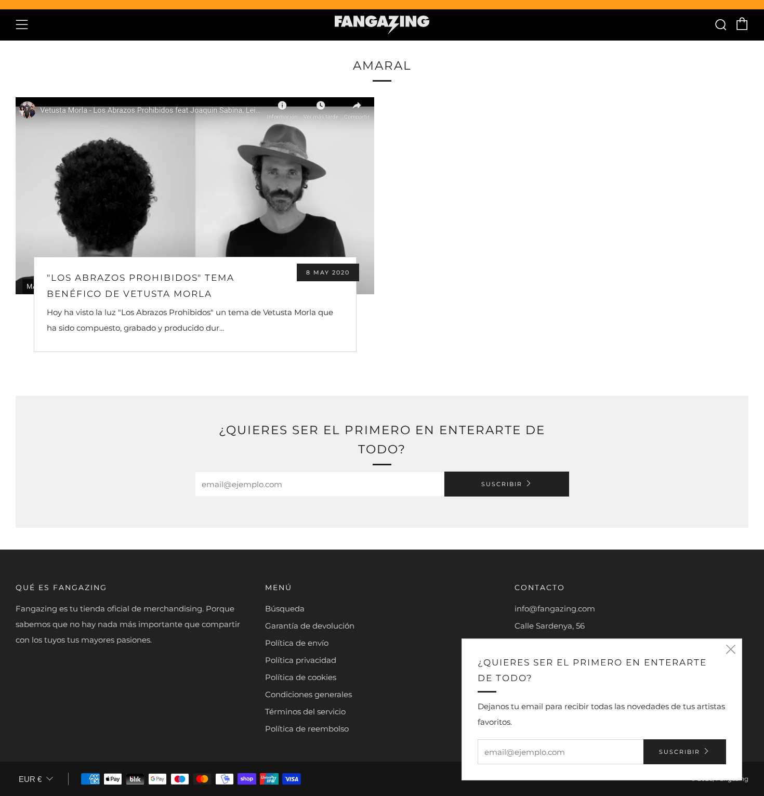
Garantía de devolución (309, 626)
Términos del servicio (305, 711)
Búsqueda (285, 609)
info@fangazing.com (555, 609)
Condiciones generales (308, 694)
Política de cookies (300, 677)
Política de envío (296, 643)
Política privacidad (300, 660)
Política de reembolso (307, 729)
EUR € (30, 779)
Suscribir (501, 484)
